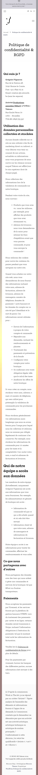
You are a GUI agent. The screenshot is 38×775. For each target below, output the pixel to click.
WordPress (9, 769)
